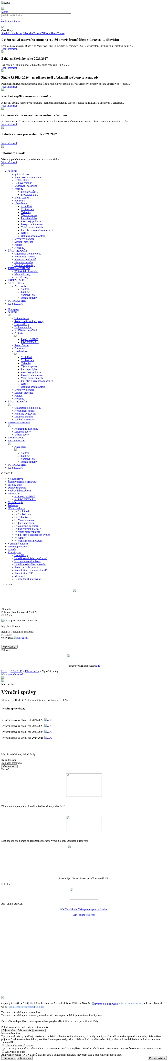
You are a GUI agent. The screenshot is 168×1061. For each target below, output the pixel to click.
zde (98, 665)
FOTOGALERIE (17, 464)
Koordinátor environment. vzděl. (31, 570)
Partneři (18, 244)
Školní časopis (21, 197)
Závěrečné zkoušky (24, 265)
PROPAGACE (16, 437)
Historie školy (21, 180)
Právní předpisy (29, 218)
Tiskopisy (26, 212)
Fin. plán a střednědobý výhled (37, 230)
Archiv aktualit (9, 647)
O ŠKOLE (13, 312)
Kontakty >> (14, 552)
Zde (6, 620)
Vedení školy (21, 555)
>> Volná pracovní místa (27, 531)
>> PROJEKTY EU (25, 499)
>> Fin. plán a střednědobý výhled (32, 534)
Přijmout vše (9, 1030)
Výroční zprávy (29, 215)
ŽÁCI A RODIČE (17, 401)
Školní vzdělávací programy (28, 177)
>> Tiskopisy (21, 517)
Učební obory (21, 277)
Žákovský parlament (31, 221)
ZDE (49, 720)
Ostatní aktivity (29, 297)
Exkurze (25, 291)
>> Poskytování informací (27, 528)
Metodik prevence (23, 241)
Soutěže (25, 289)
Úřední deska (21, 203)
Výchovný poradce (24, 238)
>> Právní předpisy (24, 523)
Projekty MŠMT (29, 191)
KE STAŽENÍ (15, 467)
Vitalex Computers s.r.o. (131, 1003)
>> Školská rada (22, 514)
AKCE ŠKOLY (16, 440)
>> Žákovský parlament (26, 526)
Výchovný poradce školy (27, 561)
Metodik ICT (21, 576)
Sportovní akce (29, 294)
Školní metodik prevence (27, 567)
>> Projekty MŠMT (24, 496)
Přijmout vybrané (157, 1058)
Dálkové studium (23, 182)
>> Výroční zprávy (24, 520)
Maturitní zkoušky (23, 262)
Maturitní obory (22, 274)
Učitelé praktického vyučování (30, 564)
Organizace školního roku (27, 253)
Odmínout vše (24, 1030)
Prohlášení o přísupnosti (21, 1006)
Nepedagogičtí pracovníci (27, 579)
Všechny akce (9, 766)
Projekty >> (14, 493)
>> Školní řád (21, 511)
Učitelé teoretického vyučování (30, 558)
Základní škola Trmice (52, 33)
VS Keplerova (21, 174)
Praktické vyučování (25, 259)
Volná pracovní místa (32, 227)
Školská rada (27, 209)
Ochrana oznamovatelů (33, 236)
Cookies (39, 1006)
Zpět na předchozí (13, 674)
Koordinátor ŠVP (23, 573)
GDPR (24, 233)
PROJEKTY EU (30, 194)
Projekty (18, 188)
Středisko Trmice (32, 33)
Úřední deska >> (16, 508)
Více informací (9, 48)
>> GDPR (19, 537)
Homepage (13, 309)
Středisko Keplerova (11, 33)
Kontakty (19, 247)
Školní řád (26, 206)
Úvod (4, 671)
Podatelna (19, 200)
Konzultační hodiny (24, 256)
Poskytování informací (32, 224)
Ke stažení (22, 637)
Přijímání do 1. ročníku (26, 271)
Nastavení (39, 1030)
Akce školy (20, 286)
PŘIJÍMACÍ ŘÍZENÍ (19, 422)
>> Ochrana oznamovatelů (28, 540)
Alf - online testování (84, 914)
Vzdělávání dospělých (25, 185)
